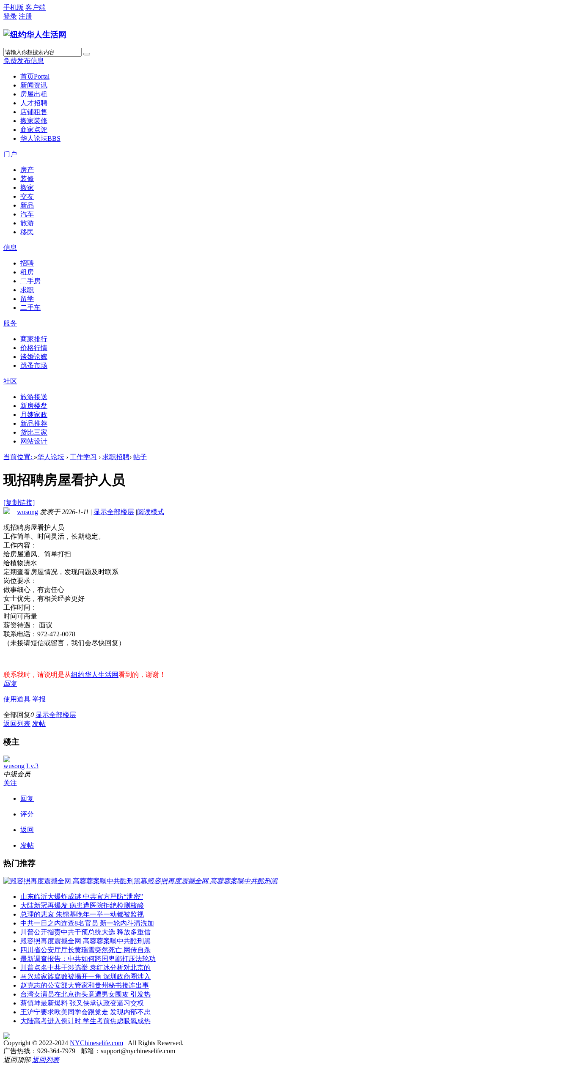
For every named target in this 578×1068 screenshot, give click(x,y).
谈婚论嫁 (33, 356)
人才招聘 (33, 103)
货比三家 (33, 432)
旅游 (27, 223)
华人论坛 (40, 138)
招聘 (27, 263)
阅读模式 (150, 511)
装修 (27, 178)
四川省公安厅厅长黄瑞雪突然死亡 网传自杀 (85, 949)
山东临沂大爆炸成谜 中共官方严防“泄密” (81, 896)
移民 (27, 232)
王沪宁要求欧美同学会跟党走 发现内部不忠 (85, 1012)
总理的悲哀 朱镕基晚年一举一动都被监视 (82, 914)
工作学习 (83, 456)
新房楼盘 (33, 405)
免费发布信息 (23, 60)
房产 (27, 169)
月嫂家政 (33, 414)
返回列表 (16, 723)
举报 (39, 699)
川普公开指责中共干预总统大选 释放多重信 (85, 932)
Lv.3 (32, 766)
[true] (86, 54)
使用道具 (16, 699)
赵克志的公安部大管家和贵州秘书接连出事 (84, 985)
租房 (27, 272)
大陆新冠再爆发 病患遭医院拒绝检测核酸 (82, 905)
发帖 (39, 723)
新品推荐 (33, 423)
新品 (27, 205)
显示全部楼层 (114, 511)
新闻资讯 (33, 85)
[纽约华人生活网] (34, 34)
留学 (27, 298)
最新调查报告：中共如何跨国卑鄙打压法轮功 (88, 958)
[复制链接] (19, 502)
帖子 (140, 456)
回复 (10, 683)
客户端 (35, 7)
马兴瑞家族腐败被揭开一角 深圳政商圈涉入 (85, 976)
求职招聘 (115, 456)
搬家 (27, 187)
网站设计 (33, 441)
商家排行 (33, 338)
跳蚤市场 (33, 365)
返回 (27, 829)
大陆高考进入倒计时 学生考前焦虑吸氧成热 (85, 1020)
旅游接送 (33, 396)
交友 (27, 196)
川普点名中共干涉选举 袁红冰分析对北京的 (85, 967)
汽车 (27, 214)
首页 (35, 76)
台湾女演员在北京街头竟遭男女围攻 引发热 (85, 994)
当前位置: (18, 456)
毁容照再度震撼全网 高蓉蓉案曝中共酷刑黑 (85, 941)
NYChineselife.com (96, 1042)
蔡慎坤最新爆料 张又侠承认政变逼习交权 (82, 1003)
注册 (25, 16)
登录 (10, 16)
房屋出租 (33, 94)
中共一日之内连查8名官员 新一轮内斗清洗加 (87, 923)
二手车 (30, 307)
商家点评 (33, 129)
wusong (27, 511)
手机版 (13, 7)
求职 (27, 289)
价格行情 (33, 347)
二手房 (30, 281)
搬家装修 (33, 120)
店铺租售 (33, 111)
